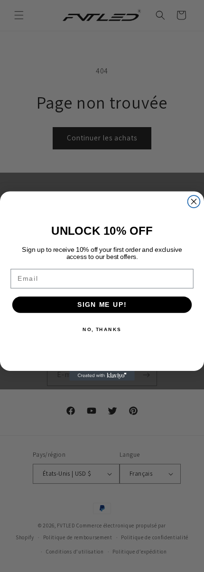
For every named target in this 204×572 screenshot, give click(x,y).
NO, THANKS (102, 329)
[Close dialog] (194, 201)
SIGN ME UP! (102, 304)
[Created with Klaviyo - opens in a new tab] (102, 376)
